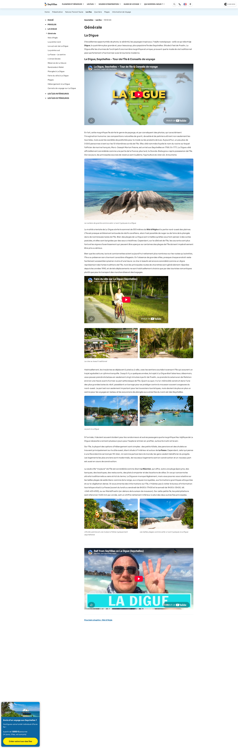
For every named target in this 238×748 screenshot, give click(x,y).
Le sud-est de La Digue (58, 46)
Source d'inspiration (109, 4)
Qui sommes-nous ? (153, 4)
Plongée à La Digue (56, 71)
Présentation (57, 12)
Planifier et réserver (72, 4)
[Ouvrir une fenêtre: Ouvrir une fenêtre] (179, 4)
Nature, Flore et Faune (74, 12)
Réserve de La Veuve (57, 63)
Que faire (98, 12)
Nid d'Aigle (53, 38)
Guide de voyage (131, 4)
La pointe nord (54, 42)
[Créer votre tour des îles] (20, 724)
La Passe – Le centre (57, 54)
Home (47, 12)
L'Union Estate (54, 59)
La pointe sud (54, 50)
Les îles (90, 4)
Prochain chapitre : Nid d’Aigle (98, 620)
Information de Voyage (121, 12)
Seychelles (88, 20)
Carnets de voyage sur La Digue (62, 88)
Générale (52, 33)
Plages (107, 12)
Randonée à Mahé (56, 67)
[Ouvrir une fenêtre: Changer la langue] (185, 4)
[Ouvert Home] (51, 4)
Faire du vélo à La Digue (58, 76)
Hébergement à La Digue (59, 84)
